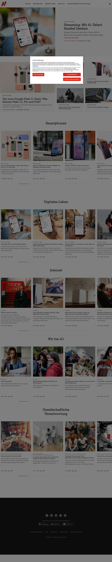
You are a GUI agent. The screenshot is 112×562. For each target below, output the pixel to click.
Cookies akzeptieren (72, 74)
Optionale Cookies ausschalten (72, 79)
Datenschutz (35, 66)
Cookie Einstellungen (38, 74)
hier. (72, 71)
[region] (56, 70)
